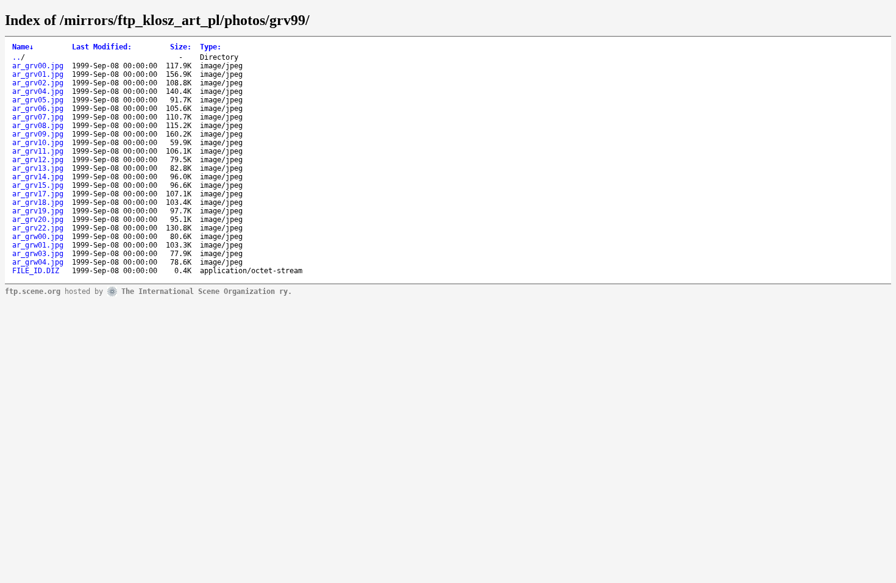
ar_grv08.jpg (37, 125)
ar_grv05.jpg (37, 100)
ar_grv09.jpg (37, 134)
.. (16, 57)
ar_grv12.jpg (37, 160)
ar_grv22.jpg (37, 228)
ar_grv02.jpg (37, 83)
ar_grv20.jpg (37, 219)
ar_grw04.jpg (37, 262)
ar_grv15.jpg (37, 185)
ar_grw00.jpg (37, 236)
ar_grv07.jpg (37, 117)
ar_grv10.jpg (37, 142)
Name (23, 47)
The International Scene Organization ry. (206, 291)
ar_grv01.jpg (37, 74)
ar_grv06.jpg (37, 108)
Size (180, 47)
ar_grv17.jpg (37, 194)
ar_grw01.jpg (37, 245)
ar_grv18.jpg (37, 202)
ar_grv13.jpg (37, 168)
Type (210, 47)
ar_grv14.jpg (37, 177)
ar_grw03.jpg (37, 253)
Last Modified (102, 47)
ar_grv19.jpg (37, 211)
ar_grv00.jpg (37, 66)
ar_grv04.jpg (37, 91)
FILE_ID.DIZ (35, 270)
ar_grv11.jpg (37, 151)
